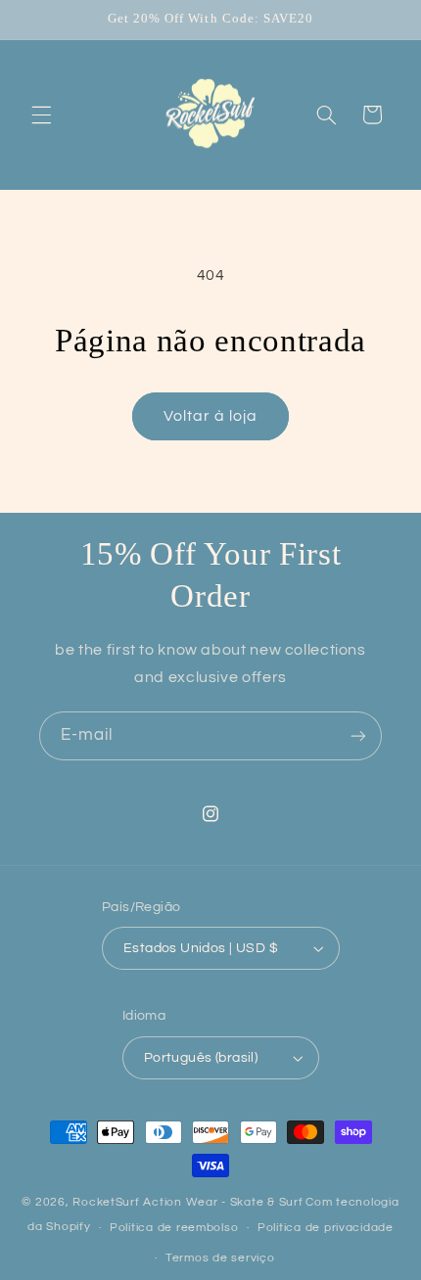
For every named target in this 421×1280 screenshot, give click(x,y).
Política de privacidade (325, 1227)
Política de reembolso (174, 1227)
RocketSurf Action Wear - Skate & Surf (187, 1202)
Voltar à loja (211, 416)
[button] (41, 114)
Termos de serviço (220, 1258)
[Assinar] (358, 735)
